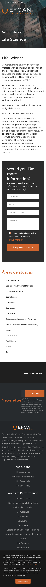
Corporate (10, 313)
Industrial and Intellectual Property (22, 324)
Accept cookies (23, 581)
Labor (8, 330)
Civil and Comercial (15, 291)
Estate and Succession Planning (21, 319)
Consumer (10, 302)
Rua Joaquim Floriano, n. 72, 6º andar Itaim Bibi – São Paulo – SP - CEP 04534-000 (2, 2)
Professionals (23, 481)
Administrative (12, 280)
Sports (9, 346)
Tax (7, 352)
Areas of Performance (23, 477)
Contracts (10, 308)
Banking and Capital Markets (19, 286)
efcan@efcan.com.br (16, 2)
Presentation (23, 472)
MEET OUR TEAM (33, 373)
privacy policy (32, 564)
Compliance (11, 297)
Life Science (11, 335)
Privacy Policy (16, 240)
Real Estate (11, 341)
